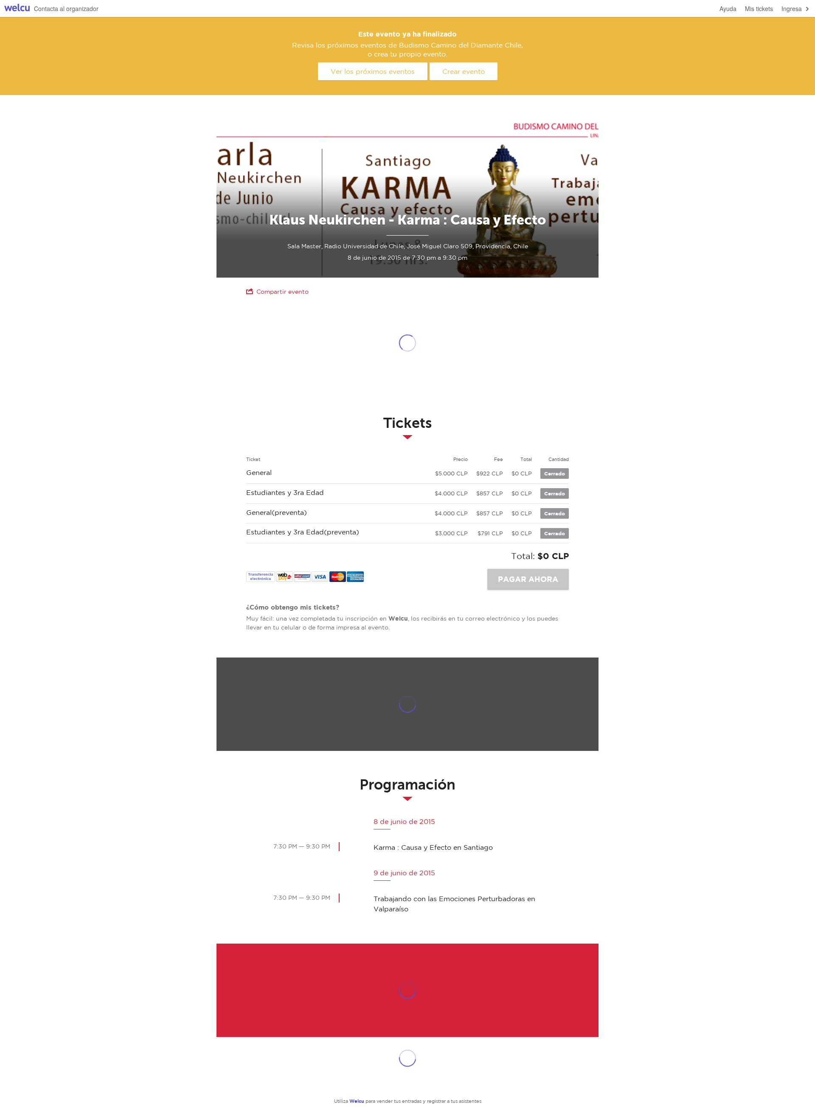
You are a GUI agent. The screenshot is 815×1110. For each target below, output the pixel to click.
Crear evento (463, 71)
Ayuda (727, 8)
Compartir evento (282, 291)
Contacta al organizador (66, 8)
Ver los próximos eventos (373, 71)
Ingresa (791, 8)
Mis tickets (759, 8)
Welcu (17, 8)
